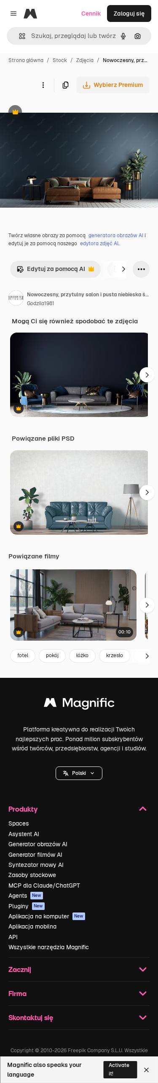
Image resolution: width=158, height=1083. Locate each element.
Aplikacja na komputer (45, 916)
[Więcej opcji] (43, 84)
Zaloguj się (129, 13)
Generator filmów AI (35, 854)
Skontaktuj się (30, 1017)
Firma (17, 993)
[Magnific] (79, 704)
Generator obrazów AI (37, 844)
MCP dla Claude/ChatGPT (44, 885)
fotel (22, 655)
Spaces (18, 823)
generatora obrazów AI (115, 235)
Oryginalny (58, 113)
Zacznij (19, 969)
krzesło (114, 655)
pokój (52, 655)
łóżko (82, 655)
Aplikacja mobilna (32, 926)
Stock (60, 60)
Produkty (22, 808)
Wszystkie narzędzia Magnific (48, 947)
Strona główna (25, 60)
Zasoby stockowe (32, 875)
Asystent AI (23, 834)
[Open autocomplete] (18, 36)
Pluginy (25, 906)
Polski (79, 773)
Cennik (91, 13)
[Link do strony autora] (16, 299)
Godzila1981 (40, 303)
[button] (79, 773)
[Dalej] (123, 269)
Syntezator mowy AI (36, 865)
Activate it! (119, 1069)
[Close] (146, 1070)
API (13, 937)
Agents (24, 895)
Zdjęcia (85, 60)
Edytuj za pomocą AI (50, 271)
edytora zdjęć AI (99, 243)
